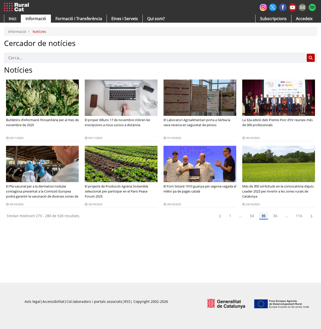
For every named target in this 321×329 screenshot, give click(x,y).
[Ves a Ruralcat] (17, 7)
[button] (12, 19)
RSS (127, 301)
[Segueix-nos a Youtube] (292, 7)
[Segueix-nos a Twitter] (273, 6)
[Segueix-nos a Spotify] (312, 6)
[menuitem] (79, 19)
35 (264, 215)
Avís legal (32, 301)
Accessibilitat (53, 301)
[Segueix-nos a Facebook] (283, 6)
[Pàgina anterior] (219, 216)
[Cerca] (311, 58)
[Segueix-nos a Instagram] (263, 6)
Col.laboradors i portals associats (94, 301)
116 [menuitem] (299, 215)
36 (275, 215)
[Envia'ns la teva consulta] (302, 6)
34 (252, 215)
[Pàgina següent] (311, 216)
